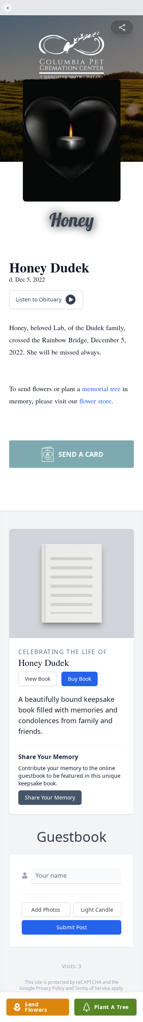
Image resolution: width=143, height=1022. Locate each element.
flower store (95, 400)
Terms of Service (92, 988)
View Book (37, 678)
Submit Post (71, 927)
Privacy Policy (50, 988)
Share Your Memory (50, 797)
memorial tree (101, 388)
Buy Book (79, 678)
